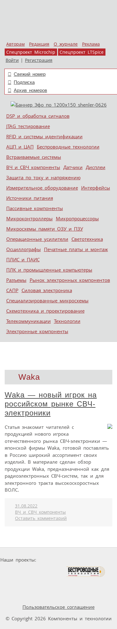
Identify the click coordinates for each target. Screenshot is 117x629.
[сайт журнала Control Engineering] (42, 583)
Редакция (39, 44)
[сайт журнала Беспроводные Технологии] (85, 572)
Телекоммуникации (28, 321)
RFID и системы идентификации (44, 136)
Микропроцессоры (77, 218)
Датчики (73, 167)
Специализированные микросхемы (47, 300)
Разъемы (16, 280)
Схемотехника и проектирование (45, 311)
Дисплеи (95, 167)
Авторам (15, 44)
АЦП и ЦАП (20, 147)
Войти (12, 60)
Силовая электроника (47, 290)
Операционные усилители (37, 239)
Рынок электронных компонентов (70, 280)
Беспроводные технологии (68, 147)
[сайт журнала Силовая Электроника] (58, 560)
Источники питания (29, 198)
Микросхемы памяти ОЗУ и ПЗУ (44, 229)
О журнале (66, 44)
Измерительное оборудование (42, 188)
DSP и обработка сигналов (38, 116)
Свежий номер (30, 74)
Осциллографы (23, 249)
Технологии (67, 321)
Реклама (91, 44)
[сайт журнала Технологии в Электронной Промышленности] (98, 560)
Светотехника (87, 239)
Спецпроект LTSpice (82, 52)
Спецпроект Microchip (30, 52)
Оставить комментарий (41, 518)
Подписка (24, 82)
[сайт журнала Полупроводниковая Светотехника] (36, 572)
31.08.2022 (26, 506)
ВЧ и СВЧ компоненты (33, 167)
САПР (12, 290)
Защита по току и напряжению (43, 177)
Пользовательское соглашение (58, 607)
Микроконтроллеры (29, 218)
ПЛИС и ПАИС (23, 259)
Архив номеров (30, 90)
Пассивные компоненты (34, 208)
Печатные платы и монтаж (76, 249)
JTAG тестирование (28, 126)
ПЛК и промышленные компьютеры (49, 270)
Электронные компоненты (37, 331)
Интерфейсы (95, 188)
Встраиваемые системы (33, 157)
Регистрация (38, 60)
